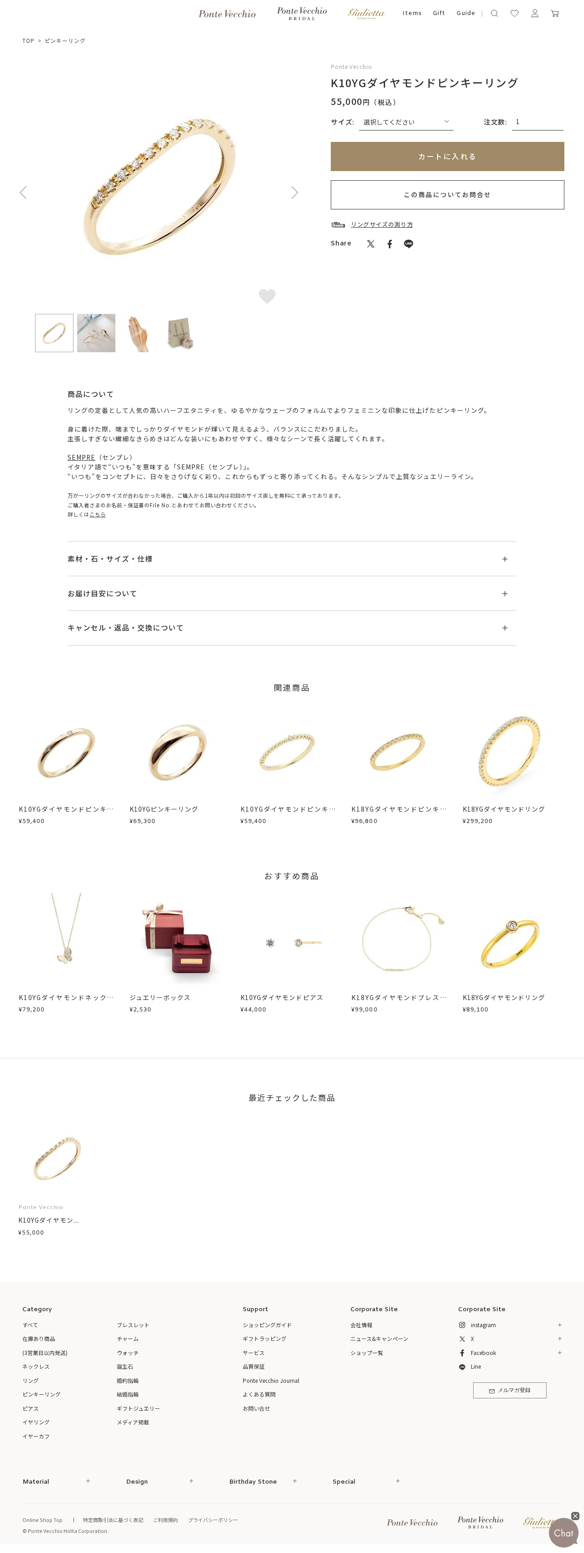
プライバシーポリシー (213, 1519)
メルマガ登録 (514, 1390)
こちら (97, 514)
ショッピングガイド (267, 1325)
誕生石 (125, 1366)
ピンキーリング (65, 40)
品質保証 (254, 1366)
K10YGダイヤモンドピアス (281, 997)
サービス (254, 1352)
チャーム (128, 1338)
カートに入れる (447, 156)
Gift (439, 13)
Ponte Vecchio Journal (271, 1380)
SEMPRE (81, 457)
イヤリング (36, 1422)
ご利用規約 (165, 1519)
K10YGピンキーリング (164, 808)
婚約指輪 (128, 1380)
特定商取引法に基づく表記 (113, 1519)
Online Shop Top (42, 1519)
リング (30, 1380)
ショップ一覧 (366, 1352)
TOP (28, 40)
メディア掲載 (133, 1422)
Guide (466, 13)
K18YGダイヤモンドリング (504, 808)
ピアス (30, 1408)
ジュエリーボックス (160, 997)
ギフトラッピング (265, 1338)
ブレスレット (133, 1325)
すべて (30, 1325)
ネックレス (36, 1366)
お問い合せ (256, 1408)
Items (412, 13)
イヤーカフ (36, 1436)
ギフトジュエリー (138, 1408)
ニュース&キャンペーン (379, 1338)
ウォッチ (128, 1352)
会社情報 (361, 1325)
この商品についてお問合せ (448, 194)
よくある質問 (259, 1394)
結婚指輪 (128, 1394)
